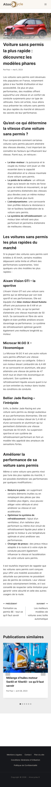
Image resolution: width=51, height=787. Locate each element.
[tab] (20, 704)
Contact (28, 755)
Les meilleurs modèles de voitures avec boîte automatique (38, 611)
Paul (8, 70)
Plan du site (39, 755)
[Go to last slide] (7, 672)
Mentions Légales (14, 755)
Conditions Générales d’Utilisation (25, 760)
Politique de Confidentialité (25, 765)
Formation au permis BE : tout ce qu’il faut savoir (13, 610)
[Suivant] (43, 672)
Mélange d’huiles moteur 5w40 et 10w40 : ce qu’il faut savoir (25, 681)
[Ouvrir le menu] (45, 4)
